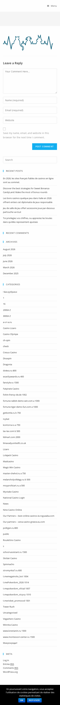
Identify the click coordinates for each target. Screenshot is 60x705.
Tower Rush (8, 606)
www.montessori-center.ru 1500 (19, 636)
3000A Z (7, 315)
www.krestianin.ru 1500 (14, 630)
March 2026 (8, 267)
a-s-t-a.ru (7, 322)
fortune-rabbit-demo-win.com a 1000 (21, 400)
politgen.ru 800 (10, 527)
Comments (10, 667)
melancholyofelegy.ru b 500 (16, 479)
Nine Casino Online (12, 509)
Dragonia (7, 364)
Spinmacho (8, 564)
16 (4, 303)
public (6, 533)
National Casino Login (14, 497)
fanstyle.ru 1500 (11, 382)
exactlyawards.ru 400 (13, 376)
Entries (8, 664)
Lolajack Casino (10, 455)
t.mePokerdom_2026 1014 (16, 582)
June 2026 (7, 261)
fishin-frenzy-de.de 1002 (15, 394)
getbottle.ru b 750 (12, 412)
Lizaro (6, 449)
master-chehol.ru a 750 (14, 473)
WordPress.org (10, 671)
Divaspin (7, 358)
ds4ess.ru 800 (9, 370)
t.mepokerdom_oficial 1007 (16, 588)
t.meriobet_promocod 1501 (16, 600)
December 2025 (10, 273)
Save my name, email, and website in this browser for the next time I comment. (26, 135)
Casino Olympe (10, 334)
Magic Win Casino (11, 467)
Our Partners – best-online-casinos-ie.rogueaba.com (28, 515)
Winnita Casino (10, 624)
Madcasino (8, 461)
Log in (6, 660)
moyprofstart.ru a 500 (14, 485)
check (6, 346)
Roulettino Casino (12, 540)
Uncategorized (10, 612)
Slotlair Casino (10, 558)
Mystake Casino (11, 491)
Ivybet (6, 418)
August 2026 (9, 249)
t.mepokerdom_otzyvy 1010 (17, 594)
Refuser (34, 700)
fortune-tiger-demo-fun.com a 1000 (20, 406)
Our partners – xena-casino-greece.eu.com (24, 521)
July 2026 (7, 255)
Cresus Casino (10, 352)
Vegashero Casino (12, 618)
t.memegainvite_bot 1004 (15, 576)
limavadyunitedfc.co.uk (14, 443)
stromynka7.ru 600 (12, 570)
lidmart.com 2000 (11, 437)
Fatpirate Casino (11, 388)
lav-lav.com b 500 (11, 431)
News (5, 503)
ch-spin (6, 340)
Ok (22, 700)
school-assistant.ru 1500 (15, 552)
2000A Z (7, 309)
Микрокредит (10, 642)
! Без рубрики (10, 291)
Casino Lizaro (9, 328)
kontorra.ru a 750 (11, 424)
